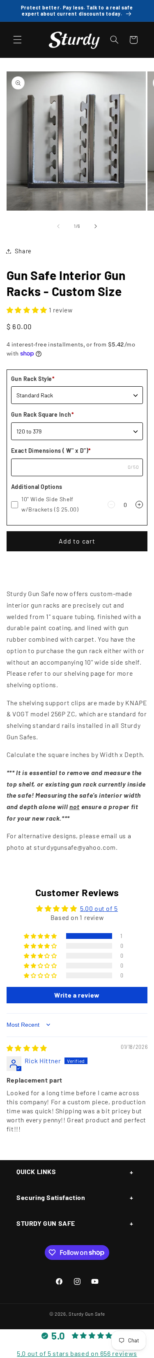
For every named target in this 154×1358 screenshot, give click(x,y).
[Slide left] (58, 226)
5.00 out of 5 (99, 908)
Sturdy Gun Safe (87, 1314)
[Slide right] (96, 226)
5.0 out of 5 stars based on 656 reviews (77, 1353)
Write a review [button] (77, 995)
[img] (27, 1048)
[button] (17, 39)
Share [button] (23, 251)
